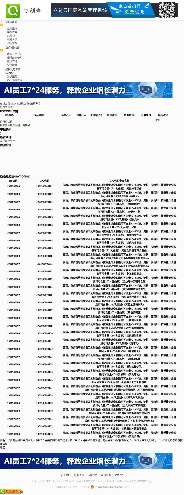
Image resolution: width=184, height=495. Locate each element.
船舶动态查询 (12, 69)
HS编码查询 (10, 22)
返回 (2, 447)
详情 (157, 120)
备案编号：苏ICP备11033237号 (73, 487)
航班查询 (12, 61)
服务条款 (79, 475)
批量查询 (12, 28)
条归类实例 (6, 121)
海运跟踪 (12, 76)
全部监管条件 (7, 141)
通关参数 (12, 43)
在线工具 (5, 103)
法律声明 (93, 475)
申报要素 (12, 32)
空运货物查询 (12, 47)
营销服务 (106, 475)
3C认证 (11, 35)
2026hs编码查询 (20, 103)
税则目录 (12, 39)
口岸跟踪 (9, 73)
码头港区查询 (14, 80)
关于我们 (66, 475)
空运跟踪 (12, 65)
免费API (119, 475)
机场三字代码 (14, 54)
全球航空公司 (14, 57)
